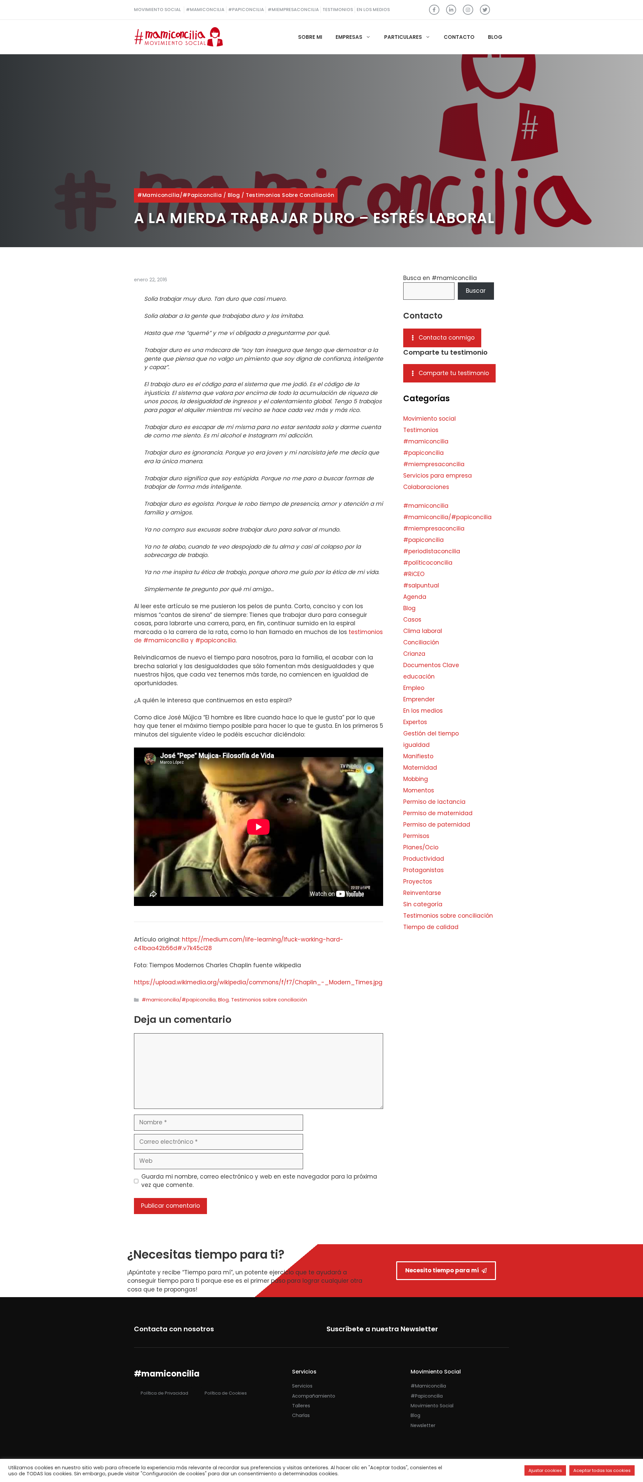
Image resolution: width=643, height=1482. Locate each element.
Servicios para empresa (437, 476)
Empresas (349, 37)
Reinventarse (422, 893)
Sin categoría (422, 904)
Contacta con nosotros (174, 1329)
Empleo (413, 688)
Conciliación (421, 642)
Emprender (419, 699)
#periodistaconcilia (431, 551)
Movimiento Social (432, 1405)
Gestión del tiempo (431, 733)
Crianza (414, 654)
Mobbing (415, 779)
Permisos (416, 836)
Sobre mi (310, 37)
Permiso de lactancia (434, 802)
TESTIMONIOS (338, 9)
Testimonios (420, 430)
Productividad (423, 859)
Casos (412, 620)
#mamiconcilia (425, 441)
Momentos (418, 790)
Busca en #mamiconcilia (440, 278)
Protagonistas (423, 870)
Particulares (403, 37)
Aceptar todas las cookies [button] (602, 1470)
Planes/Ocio (420, 847)
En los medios (423, 711)
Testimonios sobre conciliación (290, 195)
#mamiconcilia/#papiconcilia (179, 195)
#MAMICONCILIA (205, 9)
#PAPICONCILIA (246, 9)
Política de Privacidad (164, 1393)
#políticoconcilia (427, 563)
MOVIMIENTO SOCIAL (157, 9)
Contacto (459, 37)
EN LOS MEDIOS (373, 9)
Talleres (301, 1405)
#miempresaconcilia (434, 464)
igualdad (416, 745)
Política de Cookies (226, 1393)
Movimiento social (429, 419)
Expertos (415, 722)
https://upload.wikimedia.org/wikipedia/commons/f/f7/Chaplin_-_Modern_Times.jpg (258, 982)
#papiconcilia (423, 453)
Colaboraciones (426, 487)
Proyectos (417, 881)
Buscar (476, 291)
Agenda (414, 597)
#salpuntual (421, 585)
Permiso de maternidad (438, 813)
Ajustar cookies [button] (545, 1470)
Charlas (301, 1415)
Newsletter (423, 1425)
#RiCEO (414, 574)
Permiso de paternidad (436, 825)
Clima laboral (422, 631)
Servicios (302, 1386)
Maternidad (420, 768)
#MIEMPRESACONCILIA (293, 9)
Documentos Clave (431, 665)
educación (419, 677)
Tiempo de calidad (430, 927)
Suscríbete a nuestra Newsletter (382, 1329)
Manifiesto (418, 756)
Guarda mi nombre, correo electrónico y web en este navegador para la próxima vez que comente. (259, 1181)
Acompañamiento (313, 1396)
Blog (495, 37)
